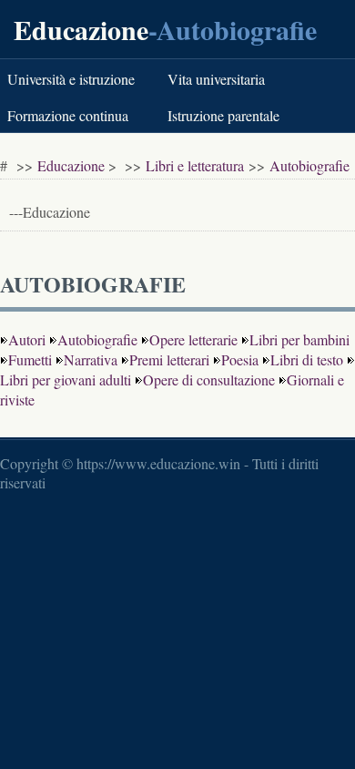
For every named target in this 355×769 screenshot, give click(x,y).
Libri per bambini (299, 339)
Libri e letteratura (195, 165)
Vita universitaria (216, 78)
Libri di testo (306, 359)
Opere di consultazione (209, 379)
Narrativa (90, 359)
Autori (27, 339)
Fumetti (30, 359)
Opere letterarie (193, 339)
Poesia (240, 359)
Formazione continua (67, 115)
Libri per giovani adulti (65, 379)
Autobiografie (309, 165)
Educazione (81, 29)
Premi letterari (169, 359)
